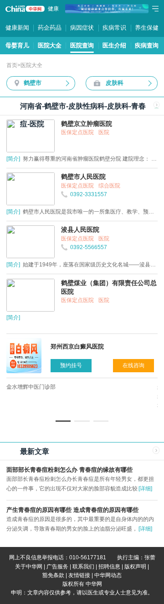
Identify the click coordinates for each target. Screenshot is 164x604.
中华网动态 (108, 575)
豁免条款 (53, 575)
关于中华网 (28, 566)
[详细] (145, 488)
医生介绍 (114, 45)
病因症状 (82, 27)
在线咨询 (133, 365)
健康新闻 (17, 27)
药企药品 (50, 27)
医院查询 (82, 45)
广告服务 (57, 566)
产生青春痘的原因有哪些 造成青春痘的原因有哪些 (72, 509)
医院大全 (50, 45)
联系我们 (83, 566)
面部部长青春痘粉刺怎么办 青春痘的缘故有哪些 (69, 469)
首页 (11, 65)
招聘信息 (109, 566)
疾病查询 (147, 45)
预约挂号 (71, 365)
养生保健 (147, 27)
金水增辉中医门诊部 (31, 387)
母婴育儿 (17, 45)
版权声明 (135, 566)
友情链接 (79, 575)
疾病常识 (114, 27)
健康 (53, 8)
